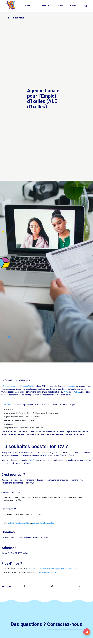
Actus (60, 6)
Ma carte (46, 6)
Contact (74, 6)
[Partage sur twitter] (52, 586)
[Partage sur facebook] (25, 586)
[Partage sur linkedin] (79, 586)
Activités (29, 6)
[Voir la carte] (86, 631)
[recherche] (85, 5)
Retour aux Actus (16, 18)
